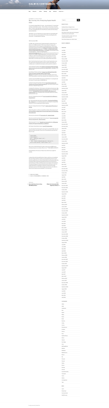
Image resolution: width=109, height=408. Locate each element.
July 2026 (63, 50)
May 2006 (64, 295)
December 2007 (65, 259)
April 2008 (64, 250)
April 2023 (64, 77)
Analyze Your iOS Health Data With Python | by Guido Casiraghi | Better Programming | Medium (42, 73)
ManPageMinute (65, 346)
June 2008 (64, 246)
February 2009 (64, 229)
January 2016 (64, 122)
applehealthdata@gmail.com (35, 53)
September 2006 (65, 286)
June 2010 (64, 196)
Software (55, 11)
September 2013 (65, 143)
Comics (63, 325)
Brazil (63, 318)
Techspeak (64, 373)
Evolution (63, 329)
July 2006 (63, 291)
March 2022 (64, 84)
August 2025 (64, 65)
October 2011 (64, 172)
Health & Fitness (34, 174)
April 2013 (63, 149)
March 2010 (64, 202)
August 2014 (64, 128)
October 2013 (64, 141)
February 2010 (64, 204)
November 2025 (65, 60)
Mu (62, 356)
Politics (63, 363)
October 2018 (64, 103)
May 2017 (63, 109)
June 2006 (64, 293)
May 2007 (64, 274)
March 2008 (64, 253)
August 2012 (64, 155)
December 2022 (65, 79)
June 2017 (63, 107)
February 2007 (64, 278)
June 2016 (64, 115)
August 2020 (64, 98)
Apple (63, 306)
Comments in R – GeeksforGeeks (47, 115)
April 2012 (63, 162)
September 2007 (65, 265)
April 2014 (63, 132)
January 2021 (64, 92)
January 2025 (64, 67)
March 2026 (64, 56)
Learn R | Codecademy (47, 126)
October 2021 (64, 86)
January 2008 (64, 257)
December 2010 (65, 185)
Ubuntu (63, 377)
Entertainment (64, 327)
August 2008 (64, 242)
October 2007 (64, 263)
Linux (63, 344)
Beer (62, 310)
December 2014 (65, 124)
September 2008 (65, 240)
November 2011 (65, 170)
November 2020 (65, 94)
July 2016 (63, 113)
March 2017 (64, 111)
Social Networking (65, 371)
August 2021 (64, 90)
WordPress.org (64, 395)
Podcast (63, 361)
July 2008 (63, 244)
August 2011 (64, 174)
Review (63, 365)
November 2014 (65, 126)
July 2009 (63, 219)
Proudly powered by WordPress (34, 405)
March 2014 (64, 134)
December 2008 (65, 234)
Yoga (50, 11)
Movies (63, 354)
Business (63, 320)
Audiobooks (64, 308)
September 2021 (65, 88)
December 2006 (65, 282)
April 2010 (64, 200)
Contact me (61, 11)
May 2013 (63, 147)
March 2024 (64, 73)
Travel (63, 375)
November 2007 (65, 261)
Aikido (63, 304)
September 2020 (65, 96)
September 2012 (65, 153)
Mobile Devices (64, 352)
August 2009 (64, 217)
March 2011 (64, 179)
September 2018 (65, 105)
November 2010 (65, 187)
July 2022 (63, 82)
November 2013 (65, 139)
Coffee (40, 11)
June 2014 (64, 130)
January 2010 (64, 206)
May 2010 (63, 198)
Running (45, 11)
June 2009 (64, 221)
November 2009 (65, 210)
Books (63, 316)
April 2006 (64, 297)
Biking (63, 314)
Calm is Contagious (42, 4)
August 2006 (64, 288)
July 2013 (63, 145)
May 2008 (64, 248)
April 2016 (63, 117)
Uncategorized (64, 380)
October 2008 (64, 238)
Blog (29, 11)
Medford (63, 348)
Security (63, 369)
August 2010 (64, 193)
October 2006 (64, 284)
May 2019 (63, 101)
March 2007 (64, 276)
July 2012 (63, 158)
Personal (63, 358)
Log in (63, 388)
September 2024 (65, 71)
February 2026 (64, 58)
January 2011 (64, 183)
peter (40, 18)
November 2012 (65, 151)
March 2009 (64, 227)
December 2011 (65, 168)
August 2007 (64, 267)
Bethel (63, 312)
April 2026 (64, 54)
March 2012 (64, 164)
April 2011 (63, 177)
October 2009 (64, 212)
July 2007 (63, 269)
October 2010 (64, 189)
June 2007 (64, 272)
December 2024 (65, 69)
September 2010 (65, 191)
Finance (63, 331)
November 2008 (65, 236)
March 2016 (64, 120)
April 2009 (64, 225)
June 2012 (63, 160)
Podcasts (34, 11)
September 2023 (65, 75)
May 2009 (64, 223)
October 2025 (64, 63)
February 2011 (64, 181)
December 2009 (65, 208)
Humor (63, 337)
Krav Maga (64, 342)
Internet (63, 339)
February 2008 (64, 255)
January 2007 (64, 280)
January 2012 (64, 166)
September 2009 (65, 215)
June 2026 (64, 52)
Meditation (64, 350)
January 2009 (64, 231)
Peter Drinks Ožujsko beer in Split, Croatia (69, 39)
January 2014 (64, 136)
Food (62, 333)
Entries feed (64, 390)
